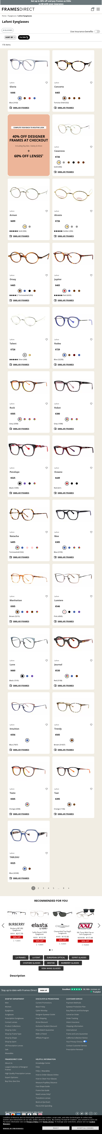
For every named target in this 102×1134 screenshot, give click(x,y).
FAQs (38, 1067)
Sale (6, 1049)
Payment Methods (73, 1002)
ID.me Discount (42, 1022)
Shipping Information (74, 1026)
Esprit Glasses (79, 957)
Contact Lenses (11, 1022)
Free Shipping (41, 1018)
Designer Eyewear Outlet (45, 1014)
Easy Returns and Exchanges (77, 1010)
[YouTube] (95, 1113)
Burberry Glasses (70, 963)
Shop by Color (10, 1030)
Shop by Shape (11, 1038)
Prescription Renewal (74, 1049)
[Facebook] (77, 1113)
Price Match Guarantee (45, 1030)
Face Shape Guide (43, 1086)
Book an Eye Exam (43, 1102)
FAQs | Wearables (43, 1071)
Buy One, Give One (12, 1081)
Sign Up (43, 990)
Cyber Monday (41, 1010)
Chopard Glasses (31, 963)
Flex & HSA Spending (44, 1106)
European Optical (56, 957)
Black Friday (40, 1006)
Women (8, 1006)
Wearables (9, 1053)
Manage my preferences (13, 1128)
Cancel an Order (72, 1014)
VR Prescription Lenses (14, 1045)
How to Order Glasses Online (47, 1075)
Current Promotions (44, 1002)
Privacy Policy (33, 1122)
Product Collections (12, 1026)
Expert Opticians (11, 1077)
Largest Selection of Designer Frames (16, 1068)
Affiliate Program (42, 1038)
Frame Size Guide (42, 1090)
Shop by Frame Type (13, 1034)
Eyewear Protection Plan (76, 1006)
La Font (36, 957)
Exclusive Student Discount (46, 1026)
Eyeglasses (12, 16)
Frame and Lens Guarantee (77, 1034)
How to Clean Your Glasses (46, 1078)
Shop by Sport (10, 1041)
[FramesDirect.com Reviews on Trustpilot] (80, 990)
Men (7, 1002)
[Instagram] (90, 1113)
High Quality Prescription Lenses (18, 1073)
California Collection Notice (77, 1038)
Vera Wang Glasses (51, 968)
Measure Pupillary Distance (46, 1082)
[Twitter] (81, 1113)
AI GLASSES (7, 30)
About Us (8, 1063)
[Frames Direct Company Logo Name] (18, 9)
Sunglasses (9, 1014)
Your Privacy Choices (74, 1041)
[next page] (68, 888)
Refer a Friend (41, 1034)
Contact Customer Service (76, 1045)
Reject (56, 1128)
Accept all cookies (85, 1128)
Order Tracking (72, 1018)
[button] (99, 925)
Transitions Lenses (43, 1098)
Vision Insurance (72, 1022)
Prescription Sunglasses (14, 1018)
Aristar (51, 963)
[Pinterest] (86, 1113)
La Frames (21, 957)
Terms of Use (48, 1122)
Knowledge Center (43, 1063)
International (71, 1030)
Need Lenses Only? (43, 1094)
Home (4, 16)
